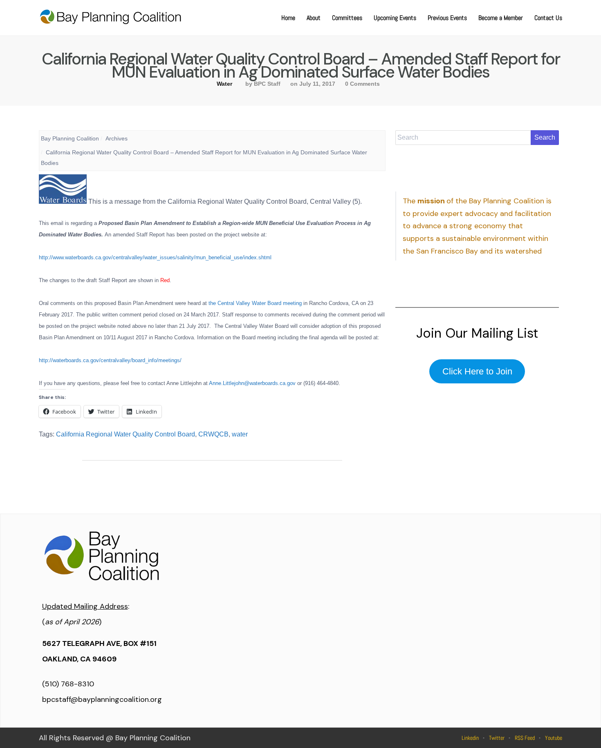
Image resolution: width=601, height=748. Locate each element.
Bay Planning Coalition (70, 138)
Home (288, 17)
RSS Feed (525, 737)
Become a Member (500, 17)
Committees (347, 17)
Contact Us (548, 17)
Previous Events (447, 17)
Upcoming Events (395, 17)
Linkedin (470, 737)
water (240, 434)
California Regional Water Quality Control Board (125, 434)
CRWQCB (213, 434)
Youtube (553, 737)
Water (224, 83)
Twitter (497, 737)
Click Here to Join (477, 371)
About (314, 17)
